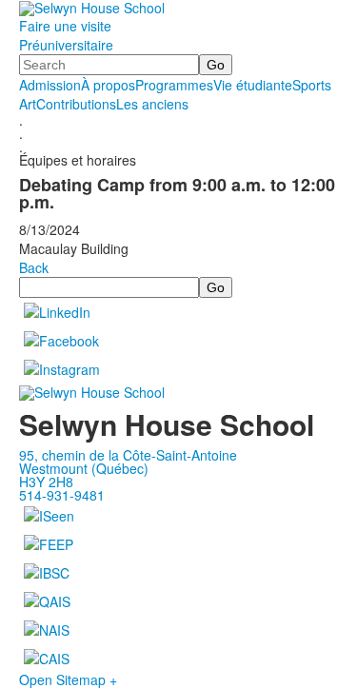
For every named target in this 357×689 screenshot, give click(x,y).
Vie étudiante (252, 84)
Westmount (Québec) (84, 468)
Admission (50, 84)
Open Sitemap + (68, 679)
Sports (311, 84)
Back (34, 267)
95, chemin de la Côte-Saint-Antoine (128, 454)
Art (27, 103)
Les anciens (152, 103)
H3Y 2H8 (46, 481)
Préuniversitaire (66, 44)
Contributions (76, 103)
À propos (108, 84)
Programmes (174, 84)
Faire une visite (65, 25)
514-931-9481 (62, 494)
